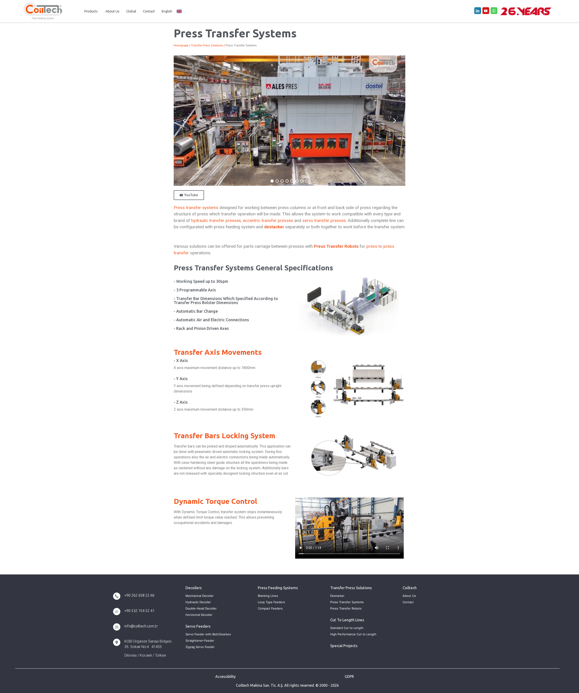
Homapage (181, 45)
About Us (112, 11)
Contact (149, 11)
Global (131, 11)
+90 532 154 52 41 (139, 611)
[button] (184, 120)
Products (91, 11)
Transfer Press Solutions (207, 45)
